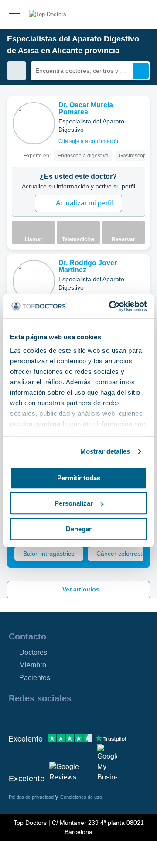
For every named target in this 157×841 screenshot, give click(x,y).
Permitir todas (78, 478)
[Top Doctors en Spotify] (110, 717)
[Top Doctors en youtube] (78, 717)
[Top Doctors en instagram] (30, 717)
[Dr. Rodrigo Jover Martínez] (34, 281)
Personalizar (74, 503)
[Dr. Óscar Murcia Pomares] (34, 123)
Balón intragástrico (49, 553)
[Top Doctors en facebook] (15, 717)
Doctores (33, 652)
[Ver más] (140, 114)
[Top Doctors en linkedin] (46, 717)
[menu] (14, 14)
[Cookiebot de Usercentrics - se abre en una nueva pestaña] (111, 306)
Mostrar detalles (105, 451)
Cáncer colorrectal (121, 553)
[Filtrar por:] (16, 70)
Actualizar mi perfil (84, 203)
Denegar (79, 529)
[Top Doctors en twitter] (62, 717)
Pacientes (34, 677)
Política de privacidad (32, 797)
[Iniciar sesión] (140, 14)
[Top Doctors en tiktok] (93, 717)
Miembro (32, 665)
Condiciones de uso (81, 797)
